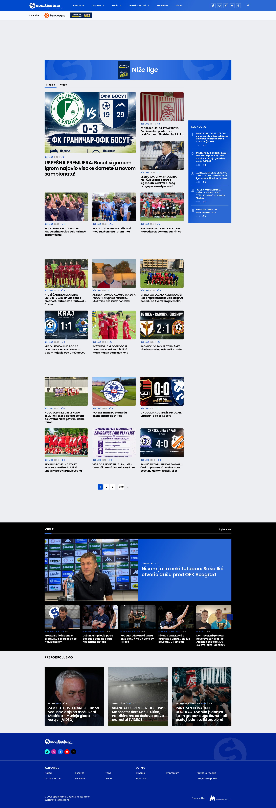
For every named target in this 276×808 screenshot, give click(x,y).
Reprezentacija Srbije (94, 632)
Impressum (172, 773)
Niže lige (49, 157)
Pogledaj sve (225, 529)
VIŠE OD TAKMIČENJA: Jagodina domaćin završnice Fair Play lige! (113, 466)
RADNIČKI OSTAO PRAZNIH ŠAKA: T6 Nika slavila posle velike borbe (161, 348)
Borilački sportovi (54, 632)
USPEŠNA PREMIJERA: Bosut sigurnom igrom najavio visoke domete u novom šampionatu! (90, 168)
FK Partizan (147, 563)
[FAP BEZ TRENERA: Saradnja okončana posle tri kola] (114, 391)
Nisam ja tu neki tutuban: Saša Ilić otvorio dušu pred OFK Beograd (182, 572)
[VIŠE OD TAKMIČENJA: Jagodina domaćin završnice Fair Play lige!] (114, 442)
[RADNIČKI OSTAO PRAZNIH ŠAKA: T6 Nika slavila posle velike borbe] (162, 325)
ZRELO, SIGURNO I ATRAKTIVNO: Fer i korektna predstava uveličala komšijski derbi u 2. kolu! (162, 131)
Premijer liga (118, 703)
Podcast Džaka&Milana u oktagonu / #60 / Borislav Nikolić (137, 638)
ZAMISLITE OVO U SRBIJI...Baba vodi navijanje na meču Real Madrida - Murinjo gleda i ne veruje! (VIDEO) (211, 157)
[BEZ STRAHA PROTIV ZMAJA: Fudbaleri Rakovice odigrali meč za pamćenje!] (66, 207)
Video (179, 5)
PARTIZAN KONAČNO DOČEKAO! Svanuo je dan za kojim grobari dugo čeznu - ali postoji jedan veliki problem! (201, 714)
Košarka (96, 5)
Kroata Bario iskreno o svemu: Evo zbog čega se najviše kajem (61, 638)
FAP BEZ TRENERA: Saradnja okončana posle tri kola (109, 414)
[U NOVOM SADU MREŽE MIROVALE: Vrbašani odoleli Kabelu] (162, 391)
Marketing (141, 778)
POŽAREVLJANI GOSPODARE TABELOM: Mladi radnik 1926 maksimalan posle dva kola (110, 349)
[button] (230, 617)
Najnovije (34, 15)
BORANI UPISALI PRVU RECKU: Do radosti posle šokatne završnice (160, 230)
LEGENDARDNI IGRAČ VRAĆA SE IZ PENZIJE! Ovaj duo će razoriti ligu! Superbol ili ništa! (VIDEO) (211, 176)
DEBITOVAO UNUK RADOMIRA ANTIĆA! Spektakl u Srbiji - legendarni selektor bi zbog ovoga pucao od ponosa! (158, 181)
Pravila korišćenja (206, 773)
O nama (140, 773)
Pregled (50, 84)
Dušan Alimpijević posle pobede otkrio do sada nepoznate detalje (98, 638)
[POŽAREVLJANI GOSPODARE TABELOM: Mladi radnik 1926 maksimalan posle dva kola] (114, 325)
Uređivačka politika (207, 778)
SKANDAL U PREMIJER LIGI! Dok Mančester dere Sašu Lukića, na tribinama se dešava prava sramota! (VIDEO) (212, 137)
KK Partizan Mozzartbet (188, 703)
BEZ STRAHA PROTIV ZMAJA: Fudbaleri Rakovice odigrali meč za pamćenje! (65, 231)
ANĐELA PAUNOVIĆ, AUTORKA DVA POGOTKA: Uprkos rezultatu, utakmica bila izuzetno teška (113, 298)
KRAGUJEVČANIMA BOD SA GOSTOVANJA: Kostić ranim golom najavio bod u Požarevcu (65, 349)
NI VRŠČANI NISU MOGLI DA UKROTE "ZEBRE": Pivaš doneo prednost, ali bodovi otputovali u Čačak (66, 299)
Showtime (162, 5)
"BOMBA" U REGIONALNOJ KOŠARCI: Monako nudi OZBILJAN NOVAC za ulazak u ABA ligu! (210, 193)
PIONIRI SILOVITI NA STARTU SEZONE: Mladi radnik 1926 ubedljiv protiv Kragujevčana (63, 467)
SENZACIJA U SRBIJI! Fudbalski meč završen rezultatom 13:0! (111, 230)
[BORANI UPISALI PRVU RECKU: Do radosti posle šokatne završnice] (162, 207)
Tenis (115, 5)
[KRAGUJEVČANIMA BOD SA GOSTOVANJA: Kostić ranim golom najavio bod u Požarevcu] (66, 325)
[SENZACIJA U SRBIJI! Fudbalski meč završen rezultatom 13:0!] (114, 207)
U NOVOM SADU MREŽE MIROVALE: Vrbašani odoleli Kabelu (161, 414)
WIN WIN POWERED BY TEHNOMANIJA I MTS (206, 211)
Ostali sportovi (137, 5)
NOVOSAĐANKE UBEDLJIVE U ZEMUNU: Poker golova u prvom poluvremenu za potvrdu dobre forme (65, 417)
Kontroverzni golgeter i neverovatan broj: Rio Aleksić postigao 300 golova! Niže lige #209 (211, 640)
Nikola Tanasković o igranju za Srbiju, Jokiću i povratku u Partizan (174, 638)
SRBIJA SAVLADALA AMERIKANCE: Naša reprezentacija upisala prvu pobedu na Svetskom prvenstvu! (161, 298)
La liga (51, 703)
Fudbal (77, 5)
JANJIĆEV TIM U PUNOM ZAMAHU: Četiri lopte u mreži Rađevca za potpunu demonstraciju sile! (161, 467)
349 (121, 487)
